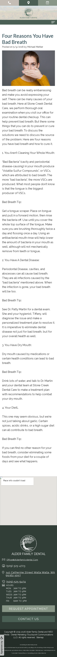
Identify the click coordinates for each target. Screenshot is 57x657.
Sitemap (40, 637)
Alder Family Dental (35, 632)
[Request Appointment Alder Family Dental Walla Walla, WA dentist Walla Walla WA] (47, 3)
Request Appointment (28, 608)
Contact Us (28, 619)
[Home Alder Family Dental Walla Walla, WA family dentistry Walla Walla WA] (28, 13)
